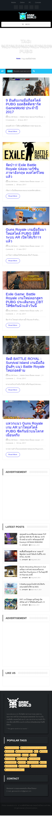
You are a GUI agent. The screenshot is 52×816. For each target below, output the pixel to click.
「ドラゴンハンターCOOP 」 (14, 769)
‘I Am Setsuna (24, 766)
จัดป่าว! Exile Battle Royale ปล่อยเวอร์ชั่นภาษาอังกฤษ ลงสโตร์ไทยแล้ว (25, 171)
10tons (33, 755)
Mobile (13, 2)
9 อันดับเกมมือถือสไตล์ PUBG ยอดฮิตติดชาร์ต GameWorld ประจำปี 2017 (23, 106)
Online (22, 2)
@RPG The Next (11, 766)
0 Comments (10, 120)
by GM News (13, 117)
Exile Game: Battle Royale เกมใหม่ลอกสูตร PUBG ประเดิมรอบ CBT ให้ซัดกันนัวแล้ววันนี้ (24, 300)
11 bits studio (10, 758)
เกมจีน (37, 311)
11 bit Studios (22, 758)
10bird (25, 755)
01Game (43, 751)
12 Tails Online (34, 758)
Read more (12, 131)
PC (30, 2)
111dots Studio (33, 762)
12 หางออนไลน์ (10, 762)
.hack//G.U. (9, 751)
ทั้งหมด (41, 117)
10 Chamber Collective (12, 755)
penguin (25, 545)
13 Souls (21, 762)
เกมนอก (37, 181)
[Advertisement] (24, 500)
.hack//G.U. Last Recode (24, 751)
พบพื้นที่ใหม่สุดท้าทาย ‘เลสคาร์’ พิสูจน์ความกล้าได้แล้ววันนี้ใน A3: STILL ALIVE (33, 554)
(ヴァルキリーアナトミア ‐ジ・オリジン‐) (33, 747)
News (27, 117)
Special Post (34, 117)
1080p (43, 762)
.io (36, 751)
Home (18, 58)
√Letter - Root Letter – (38, 766)
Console (38, 2)
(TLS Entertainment (12, 747)
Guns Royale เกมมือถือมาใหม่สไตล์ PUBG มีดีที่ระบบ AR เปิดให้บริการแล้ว (26, 235)
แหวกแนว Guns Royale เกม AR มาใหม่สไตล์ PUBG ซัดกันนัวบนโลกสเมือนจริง (25, 429)
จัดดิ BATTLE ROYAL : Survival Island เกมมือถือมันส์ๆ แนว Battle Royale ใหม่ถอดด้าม (25, 364)
